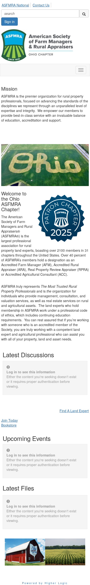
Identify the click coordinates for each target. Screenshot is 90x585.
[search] (84, 13)
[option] (25, 552)
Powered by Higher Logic (45, 583)
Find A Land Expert (74, 410)
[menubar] (27, 4)
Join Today (9, 420)
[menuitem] (16, 4)
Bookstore (9, 425)
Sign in (9, 21)
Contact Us (41, 5)
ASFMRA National (15, 5)
